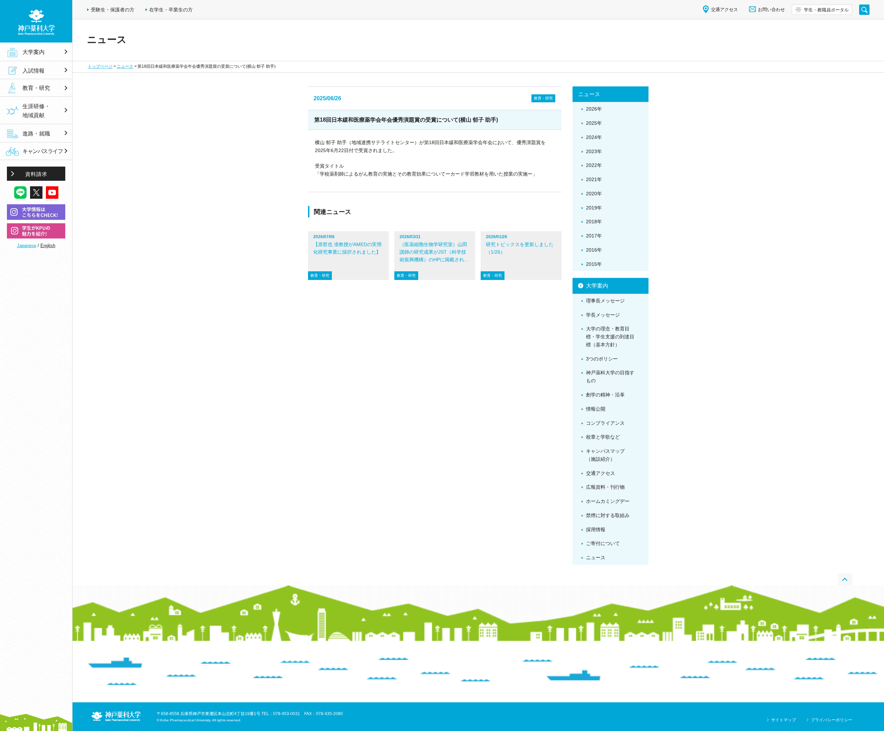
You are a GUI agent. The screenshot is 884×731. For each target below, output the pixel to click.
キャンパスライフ (42, 151)
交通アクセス (724, 9)
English (47, 245)
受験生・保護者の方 (112, 9)
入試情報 (33, 70)
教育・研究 (36, 88)
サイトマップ (783, 720)
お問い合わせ (771, 9)
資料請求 (36, 174)
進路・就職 (36, 133)
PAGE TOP (845, 579)
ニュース (125, 66)
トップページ (100, 66)
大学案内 (33, 52)
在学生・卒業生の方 (171, 9)
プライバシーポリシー (831, 720)
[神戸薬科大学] (36, 21)
